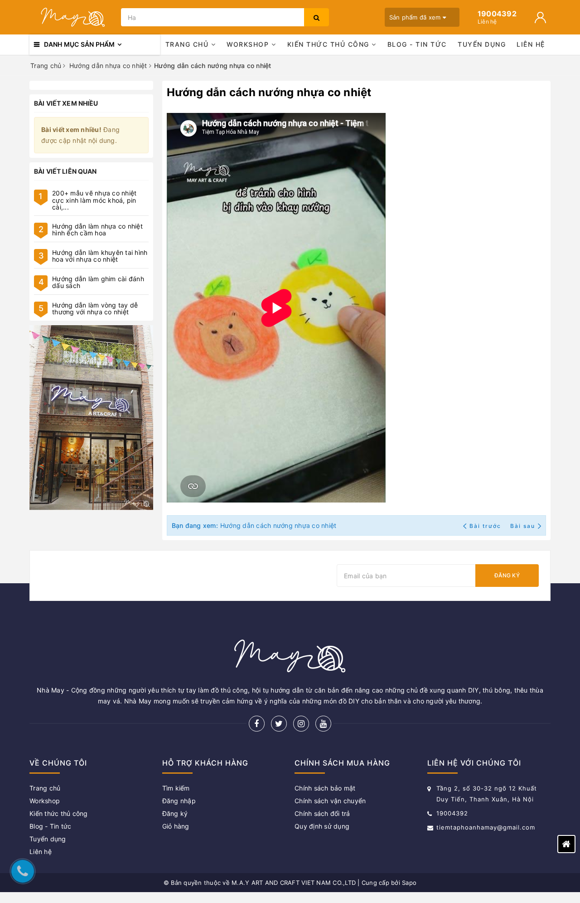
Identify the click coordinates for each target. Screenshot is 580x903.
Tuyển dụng (482, 44)
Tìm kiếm (176, 788)
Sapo (409, 882)
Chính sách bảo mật (325, 788)
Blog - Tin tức (417, 44)
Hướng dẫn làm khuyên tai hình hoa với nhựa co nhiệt (99, 256)
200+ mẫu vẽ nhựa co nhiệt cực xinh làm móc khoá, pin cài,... (94, 200)
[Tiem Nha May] (91, 418)
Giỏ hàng (175, 826)
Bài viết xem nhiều (66, 103)
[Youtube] (323, 724)
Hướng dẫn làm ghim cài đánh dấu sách (98, 282)
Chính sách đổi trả (322, 813)
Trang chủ (188, 44)
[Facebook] (257, 724)
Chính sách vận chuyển (330, 801)
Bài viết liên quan (65, 171)
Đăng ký (507, 575)
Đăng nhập (179, 801)
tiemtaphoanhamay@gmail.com (485, 827)
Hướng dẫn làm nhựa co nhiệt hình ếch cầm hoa (97, 229)
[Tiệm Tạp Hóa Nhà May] (73, 17)
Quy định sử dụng (322, 826)
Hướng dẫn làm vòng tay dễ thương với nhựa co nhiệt (95, 308)
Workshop (249, 44)
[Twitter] (279, 724)
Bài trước (486, 525)
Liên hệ (531, 44)
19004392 (452, 813)
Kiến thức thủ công (329, 44)
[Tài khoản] (540, 17)
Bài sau (522, 525)
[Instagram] (301, 724)
